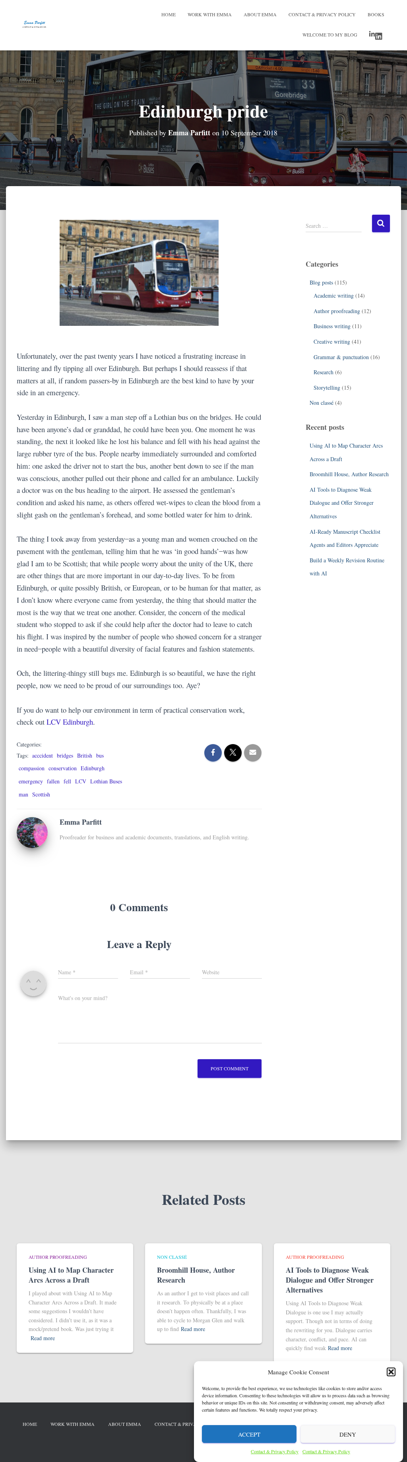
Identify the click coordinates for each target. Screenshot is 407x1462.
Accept (249, 1434)
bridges (65, 755)
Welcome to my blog (329, 34)
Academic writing (334, 295)
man (23, 794)
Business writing (332, 326)
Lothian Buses (106, 781)
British (84, 755)
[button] (391, 1372)
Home (168, 14)
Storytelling (327, 387)
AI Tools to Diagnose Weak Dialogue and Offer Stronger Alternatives (342, 503)
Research (323, 372)
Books (376, 14)
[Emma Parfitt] (32, 831)
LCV (80, 781)
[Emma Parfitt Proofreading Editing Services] (34, 25)
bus (100, 755)
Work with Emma (210, 14)
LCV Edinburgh (70, 722)
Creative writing (332, 341)
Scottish (41, 794)
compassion (32, 768)
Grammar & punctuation (341, 357)
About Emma (260, 14)
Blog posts (321, 282)
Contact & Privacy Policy (274, 1451)
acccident (42, 755)
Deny (347, 1434)
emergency (31, 781)
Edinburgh (93, 768)
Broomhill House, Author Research (349, 474)
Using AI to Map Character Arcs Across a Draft (71, 1275)
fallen (53, 781)
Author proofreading (337, 311)
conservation (62, 768)
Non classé (321, 402)
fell (67, 781)
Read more (43, 1338)
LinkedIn (376, 35)
